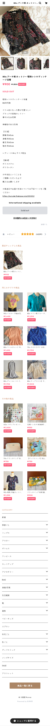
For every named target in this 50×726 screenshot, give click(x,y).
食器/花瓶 (6, 587)
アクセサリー (7, 572)
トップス (6, 533)
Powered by (22, 701)
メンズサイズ (7, 658)
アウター (6, 541)
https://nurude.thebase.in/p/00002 (18, 196)
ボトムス (6, 548)
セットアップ (7, 564)
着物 (4, 611)
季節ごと (6, 525)
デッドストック (8, 650)
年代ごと (6, 634)
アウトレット (7, 673)
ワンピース (7, 556)
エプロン (6, 626)
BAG (4, 580)
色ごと (5, 642)
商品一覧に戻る (25, 685)
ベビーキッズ (7, 619)
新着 (4, 517)
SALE (4, 665)
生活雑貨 (6, 595)
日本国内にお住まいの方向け (25, 218)
